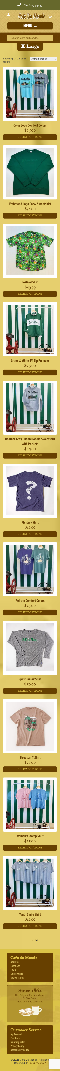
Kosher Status (17, 978)
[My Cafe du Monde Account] (8, 15)
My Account (16, 1034)
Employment (17, 974)
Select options (30, 137)
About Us (15, 962)
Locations (15, 966)
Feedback (15, 1038)
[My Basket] (50, 17)
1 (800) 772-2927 (32, 5)
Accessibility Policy (20, 1050)
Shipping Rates (18, 1042)
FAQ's (13, 970)
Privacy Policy (17, 1046)
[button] (30, 26)
